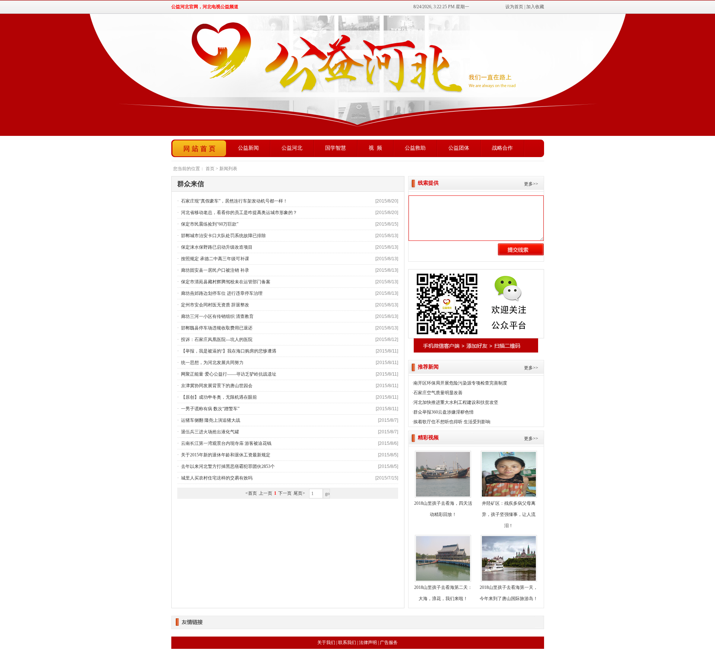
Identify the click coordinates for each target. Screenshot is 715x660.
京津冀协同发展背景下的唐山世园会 (216, 385)
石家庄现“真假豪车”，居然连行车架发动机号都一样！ (233, 201)
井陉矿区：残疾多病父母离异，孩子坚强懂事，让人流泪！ (509, 514)
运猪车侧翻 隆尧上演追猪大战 (210, 420)
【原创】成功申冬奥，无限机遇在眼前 (218, 397)
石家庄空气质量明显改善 (438, 392)
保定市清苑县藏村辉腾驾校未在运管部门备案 (225, 281)
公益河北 (292, 148)
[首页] (199, 148)
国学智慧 (335, 148)
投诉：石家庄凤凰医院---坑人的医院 (216, 339)
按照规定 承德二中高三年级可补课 (214, 258)
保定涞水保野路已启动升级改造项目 (216, 247)
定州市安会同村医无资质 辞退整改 (214, 304)
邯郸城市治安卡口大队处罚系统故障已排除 (223, 235)
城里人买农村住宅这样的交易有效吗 (216, 478)
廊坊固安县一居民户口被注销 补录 (214, 270)
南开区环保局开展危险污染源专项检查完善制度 (460, 383)
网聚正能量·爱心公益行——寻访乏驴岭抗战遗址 (228, 374)
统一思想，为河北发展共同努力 (212, 362)
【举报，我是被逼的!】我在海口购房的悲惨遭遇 (228, 351)
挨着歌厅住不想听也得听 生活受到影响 (451, 421)
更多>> (531, 183)
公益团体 (458, 148)
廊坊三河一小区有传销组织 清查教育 (217, 316)
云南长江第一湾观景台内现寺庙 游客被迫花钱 (225, 443)
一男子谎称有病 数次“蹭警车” (209, 408)
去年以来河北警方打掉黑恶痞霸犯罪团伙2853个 (227, 466)
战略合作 (502, 148)
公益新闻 (248, 148)
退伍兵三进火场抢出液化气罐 (209, 431)
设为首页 (514, 6)
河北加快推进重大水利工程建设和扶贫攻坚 (455, 402)
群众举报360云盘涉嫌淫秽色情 (443, 412)
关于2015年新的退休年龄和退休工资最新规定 (225, 454)
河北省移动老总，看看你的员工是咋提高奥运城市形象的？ (238, 212)
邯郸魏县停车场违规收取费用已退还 (216, 328)
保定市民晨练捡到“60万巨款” (209, 224)
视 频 (375, 148)
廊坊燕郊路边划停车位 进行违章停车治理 (221, 293)
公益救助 (415, 148)
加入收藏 (535, 6)
